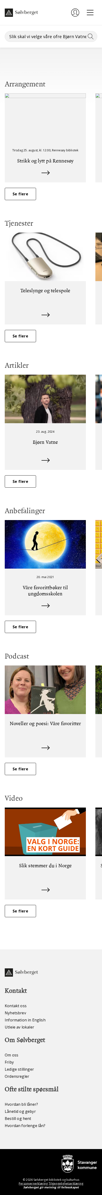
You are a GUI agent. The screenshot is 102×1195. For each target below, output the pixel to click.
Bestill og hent (18, 1118)
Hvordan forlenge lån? (25, 1125)
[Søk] (89, 36)
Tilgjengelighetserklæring (66, 1184)
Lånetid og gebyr (20, 1111)
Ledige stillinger (19, 1069)
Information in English (25, 1020)
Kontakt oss (16, 1005)
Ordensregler (17, 1076)
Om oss (11, 1055)
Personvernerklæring (33, 1184)
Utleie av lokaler (19, 1027)
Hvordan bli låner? (21, 1104)
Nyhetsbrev (15, 1012)
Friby (9, 1062)
